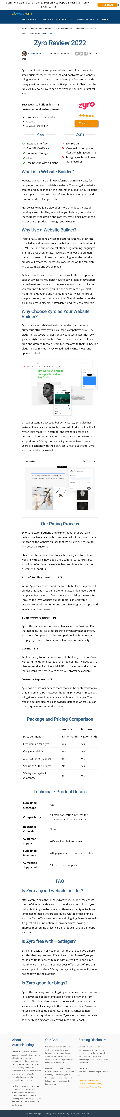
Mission (92, 1087)
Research (91, 1083)
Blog (99, 1087)
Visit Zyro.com (86, 123)
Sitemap (82, 1083)
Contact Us (83, 1087)
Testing (99, 1083)
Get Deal (107, 5)
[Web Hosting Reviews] (22, 13)
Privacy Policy (84, 1080)
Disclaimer (95, 1080)
